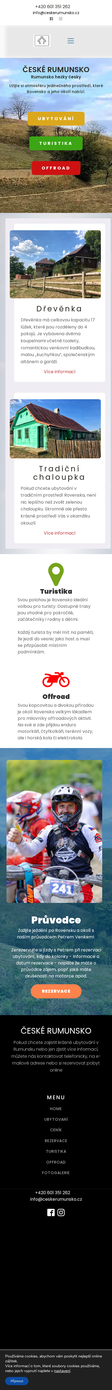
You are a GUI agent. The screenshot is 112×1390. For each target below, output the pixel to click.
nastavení (62, 1371)
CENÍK (56, 1130)
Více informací (60, 372)
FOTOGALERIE (56, 1173)
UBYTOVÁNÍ (56, 119)
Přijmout (17, 1381)
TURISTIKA (56, 143)
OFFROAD (56, 168)
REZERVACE (56, 991)
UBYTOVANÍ (56, 1119)
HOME (56, 1109)
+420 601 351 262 (52, 7)
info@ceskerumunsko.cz (56, 12)
